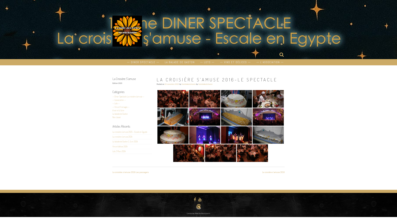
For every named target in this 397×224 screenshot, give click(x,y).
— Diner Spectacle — (143, 62)
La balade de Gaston (180, 62)
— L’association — (270, 62)
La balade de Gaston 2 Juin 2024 (125, 141)
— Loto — (207, 62)
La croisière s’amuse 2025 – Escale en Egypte (129, 132)
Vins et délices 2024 (119, 146)
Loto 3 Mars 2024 (119, 151)
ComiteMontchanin (189, 84)
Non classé (116, 117)
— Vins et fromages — (120, 107)
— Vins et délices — (235, 62)
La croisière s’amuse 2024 (122, 136)
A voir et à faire (118, 110)
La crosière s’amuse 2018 (273, 172)
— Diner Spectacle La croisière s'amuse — (128, 96)
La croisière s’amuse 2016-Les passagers (130, 172)
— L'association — (119, 100)
